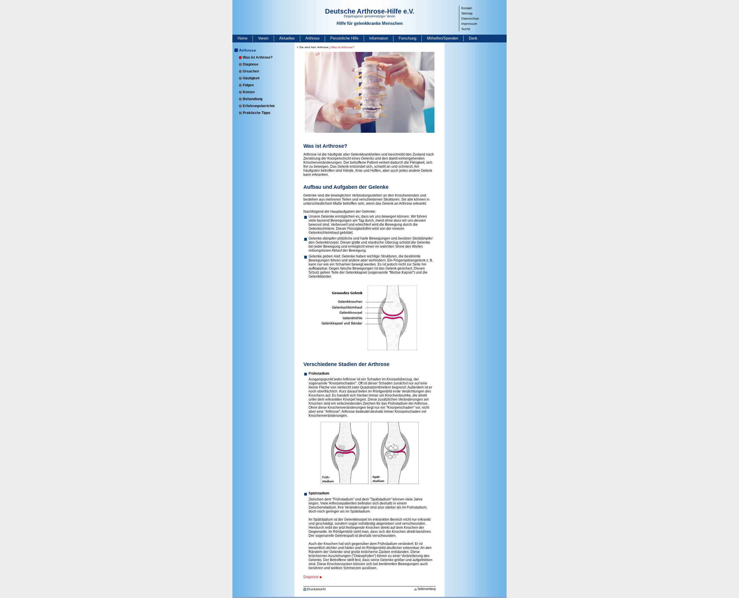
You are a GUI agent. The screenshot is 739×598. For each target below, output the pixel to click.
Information (378, 38)
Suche (465, 29)
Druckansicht (316, 589)
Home (242, 38)
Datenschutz (470, 18)
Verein (263, 38)
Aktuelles (287, 38)
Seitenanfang (426, 588)
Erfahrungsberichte (259, 106)
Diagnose (250, 64)
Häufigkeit (251, 78)
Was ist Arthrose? (258, 57)
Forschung (407, 38)
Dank (473, 38)
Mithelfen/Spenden (442, 38)
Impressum (469, 23)
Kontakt (466, 8)
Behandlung (252, 99)
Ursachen (251, 71)
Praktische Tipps (256, 113)
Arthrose (312, 38)
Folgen (248, 85)
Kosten (249, 92)
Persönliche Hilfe (344, 38)
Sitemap (467, 13)
